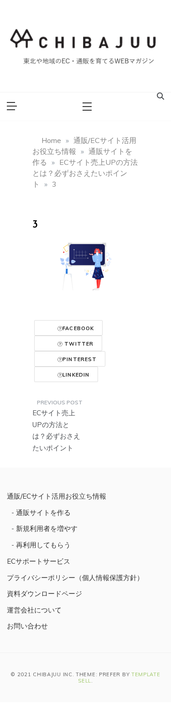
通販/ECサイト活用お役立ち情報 (56, 496)
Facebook (78, 328)
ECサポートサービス (38, 561)
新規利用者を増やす (47, 528)
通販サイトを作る (43, 512)
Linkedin (75, 375)
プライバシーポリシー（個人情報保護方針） (75, 577)
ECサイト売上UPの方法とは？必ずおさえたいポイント (56, 430)
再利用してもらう (43, 545)
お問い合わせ (27, 626)
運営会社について (34, 610)
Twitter (77, 344)
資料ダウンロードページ (44, 593)
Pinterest (79, 359)
